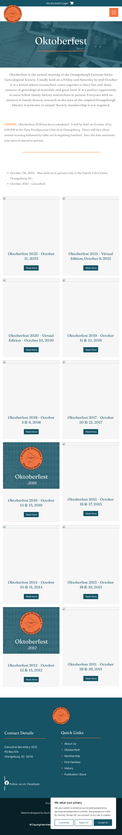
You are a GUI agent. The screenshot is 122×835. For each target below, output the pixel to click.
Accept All (103, 822)
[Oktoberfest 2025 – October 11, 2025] (31, 198)
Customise (64, 822)
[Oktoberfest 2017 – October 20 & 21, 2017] (90, 362)
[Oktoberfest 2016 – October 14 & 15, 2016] (31, 488)
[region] (83, 813)
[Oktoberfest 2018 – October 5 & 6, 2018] (31, 362)
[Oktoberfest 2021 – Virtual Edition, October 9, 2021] (90, 198)
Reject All (83, 822)
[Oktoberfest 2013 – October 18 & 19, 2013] (90, 527)
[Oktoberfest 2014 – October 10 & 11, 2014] (31, 527)
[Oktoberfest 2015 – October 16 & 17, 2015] (90, 444)
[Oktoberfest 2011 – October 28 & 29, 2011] (90, 609)
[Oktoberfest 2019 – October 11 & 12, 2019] (90, 280)
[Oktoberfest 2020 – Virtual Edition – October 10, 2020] (31, 280)
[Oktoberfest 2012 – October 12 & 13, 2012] (31, 652)
